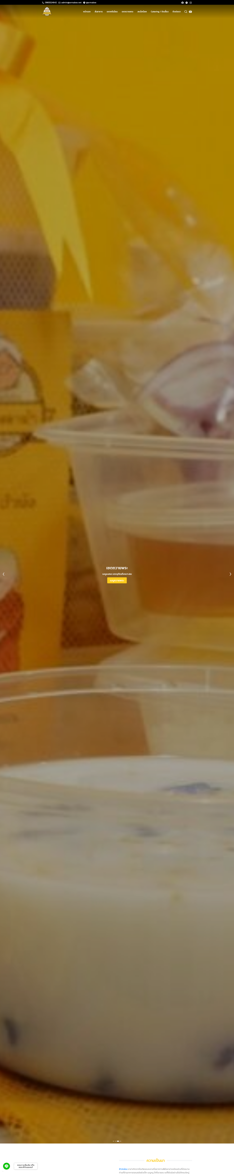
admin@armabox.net (71, 2)
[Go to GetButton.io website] (6, 1171)
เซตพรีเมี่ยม (112, 11)
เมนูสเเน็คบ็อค (117, 580)
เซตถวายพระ (127, 11)
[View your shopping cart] (190, 11)
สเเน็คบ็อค (142, 11)
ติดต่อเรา (177, 11)
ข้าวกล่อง (123, 1169)
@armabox (91, 2)
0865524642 (50, 2)
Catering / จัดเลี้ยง (159, 11)
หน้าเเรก (87, 11)
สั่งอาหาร (99, 11)
